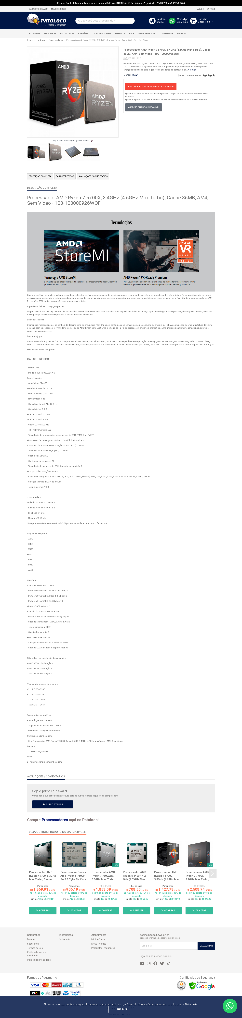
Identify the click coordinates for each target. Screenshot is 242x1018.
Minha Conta (98, 939)
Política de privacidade (39, 960)
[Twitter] (162, 963)
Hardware (41, 40)
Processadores (56, 40)
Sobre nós (64, 939)
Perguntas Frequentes (103, 948)
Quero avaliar (54, 804)
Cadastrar (206, 946)
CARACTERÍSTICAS (65, 176)
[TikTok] (168, 963)
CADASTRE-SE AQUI (38, 9)
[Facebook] (155, 963)
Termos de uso (35, 948)
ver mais (192, 70)
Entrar (210, 9)
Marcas (31, 939)
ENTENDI (122, 1009)
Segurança (33, 943)
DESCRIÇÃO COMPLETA (40, 176)
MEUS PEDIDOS (58, 9)
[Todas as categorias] (210, 33)
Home (30, 40)
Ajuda (200, 9)
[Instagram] (148, 963)
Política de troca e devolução (36, 954)
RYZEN (135, 75)
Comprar (44, 910)
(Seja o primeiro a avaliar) (190, 75)
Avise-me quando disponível (143, 107)
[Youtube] (142, 963)
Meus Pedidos (98, 943)
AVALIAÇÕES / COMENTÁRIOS (93, 176)
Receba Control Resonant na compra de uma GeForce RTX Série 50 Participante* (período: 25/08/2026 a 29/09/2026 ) (121, 3)
